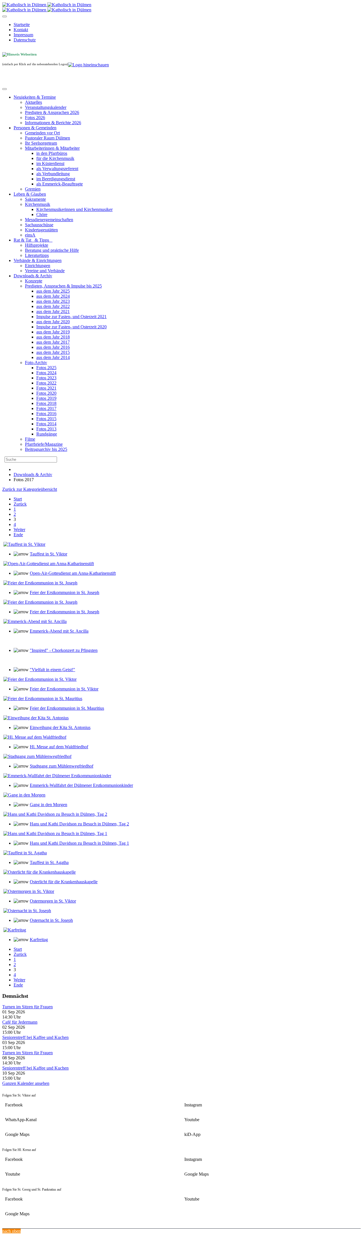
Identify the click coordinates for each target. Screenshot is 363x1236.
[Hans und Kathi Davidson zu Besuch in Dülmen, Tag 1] (55, 833)
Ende (18, 534)
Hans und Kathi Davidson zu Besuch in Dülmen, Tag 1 (79, 843)
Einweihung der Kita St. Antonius (60, 727)
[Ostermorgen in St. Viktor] (28, 891)
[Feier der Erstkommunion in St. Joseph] (40, 582)
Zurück (20, 504)
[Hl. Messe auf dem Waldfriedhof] (34, 737)
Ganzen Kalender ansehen (25, 1083)
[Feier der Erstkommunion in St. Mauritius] (42, 698)
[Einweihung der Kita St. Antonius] (36, 717)
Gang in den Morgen (48, 804)
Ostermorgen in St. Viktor (53, 901)
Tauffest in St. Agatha (49, 862)
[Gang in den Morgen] (24, 795)
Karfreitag (39, 939)
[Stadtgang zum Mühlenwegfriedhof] (37, 756)
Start (18, 498)
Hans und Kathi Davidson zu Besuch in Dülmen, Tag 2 (79, 823)
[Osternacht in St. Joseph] (27, 910)
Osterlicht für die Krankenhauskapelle (64, 881)
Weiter (19, 529)
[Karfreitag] (14, 929)
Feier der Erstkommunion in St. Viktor (64, 688)
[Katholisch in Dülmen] (46, 4)
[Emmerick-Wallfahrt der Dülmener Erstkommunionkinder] (57, 775)
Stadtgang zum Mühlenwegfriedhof (61, 766)
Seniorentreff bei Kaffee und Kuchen (35, 1037)
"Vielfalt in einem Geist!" (52, 669)
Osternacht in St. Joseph (51, 920)
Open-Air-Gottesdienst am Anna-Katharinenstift (73, 573)
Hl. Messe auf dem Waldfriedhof (59, 746)
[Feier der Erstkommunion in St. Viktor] (40, 679)
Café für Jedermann (19, 1022)
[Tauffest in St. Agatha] (25, 852)
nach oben (11, 1231)
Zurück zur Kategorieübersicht (29, 489)
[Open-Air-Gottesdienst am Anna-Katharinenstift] (48, 563)
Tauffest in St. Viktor (48, 554)
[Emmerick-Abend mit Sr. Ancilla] (35, 621)
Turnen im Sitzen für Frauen (27, 1006)
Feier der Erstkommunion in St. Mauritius (67, 708)
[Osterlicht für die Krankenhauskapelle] (39, 872)
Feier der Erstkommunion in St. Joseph (64, 592)
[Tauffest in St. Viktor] (24, 544)
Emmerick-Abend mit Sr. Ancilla (59, 631)
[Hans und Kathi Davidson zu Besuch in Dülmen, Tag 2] (55, 814)
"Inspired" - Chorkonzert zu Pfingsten (64, 650)
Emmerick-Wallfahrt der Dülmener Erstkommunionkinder (81, 785)
